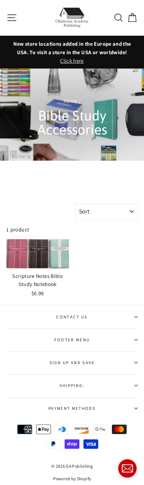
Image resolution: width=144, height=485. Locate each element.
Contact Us (72, 317)
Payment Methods (72, 408)
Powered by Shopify (72, 478)
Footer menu (72, 339)
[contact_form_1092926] (127, 468)
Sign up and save (72, 362)
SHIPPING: (72, 385)
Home (70, 100)
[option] (72, 52)
